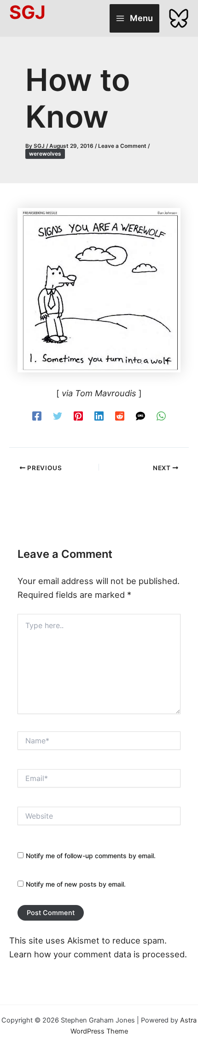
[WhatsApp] (161, 415)
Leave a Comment (122, 146)
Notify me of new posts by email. (76, 884)
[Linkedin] (99, 415)
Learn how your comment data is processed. (98, 954)
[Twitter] (57, 415)
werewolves (45, 154)
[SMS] (140, 415)
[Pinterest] (78, 415)
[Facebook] (36, 415)
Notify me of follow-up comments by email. (91, 856)
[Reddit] (119, 415)
